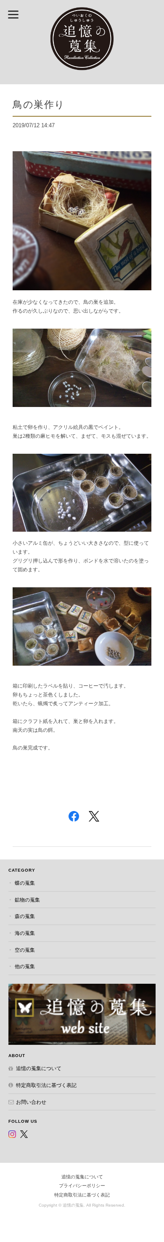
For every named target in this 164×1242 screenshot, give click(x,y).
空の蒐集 (25, 950)
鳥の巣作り (39, 104)
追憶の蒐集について (38, 1068)
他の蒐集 (25, 966)
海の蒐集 (25, 933)
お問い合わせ (31, 1102)
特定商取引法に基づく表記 (46, 1085)
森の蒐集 (25, 916)
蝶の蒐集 (25, 883)
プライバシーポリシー (82, 1185)
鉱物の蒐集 (27, 899)
